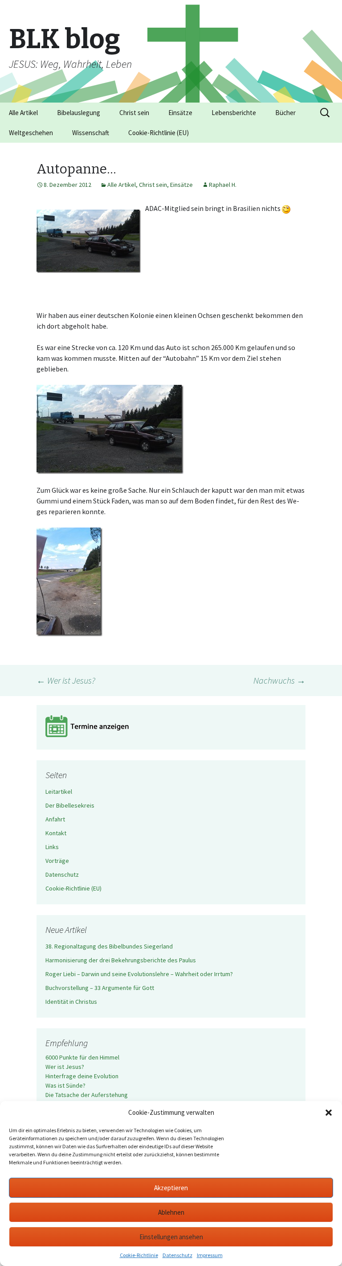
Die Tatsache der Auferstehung (86, 1095)
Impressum (210, 1255)
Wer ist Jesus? (66, 680)
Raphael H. (222, 185)
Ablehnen (171, 1212)
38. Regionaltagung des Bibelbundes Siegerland (109, 946)
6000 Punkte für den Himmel (82, 1057)
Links (52, 847)
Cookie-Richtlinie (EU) (158, 132)
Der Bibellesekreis (69, 805)
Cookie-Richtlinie (139, 1255)
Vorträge (57, 861)
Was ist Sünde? (65, 1085)
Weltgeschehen (31, 132)
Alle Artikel (23, 112)
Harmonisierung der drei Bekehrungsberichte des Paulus (120, 960)
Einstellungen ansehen (171, 1237)
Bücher (285, 112)
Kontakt (55, 833)
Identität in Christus (71, 1002)
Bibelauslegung (78, 112)
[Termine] (171, 727)
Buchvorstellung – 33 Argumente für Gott (99, 988)
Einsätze (180, 112)
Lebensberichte (234, 112)
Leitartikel (58, 792)
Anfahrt (55, 819)
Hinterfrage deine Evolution (81, 1076)
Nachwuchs (279, 680)
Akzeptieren (171, 1188)
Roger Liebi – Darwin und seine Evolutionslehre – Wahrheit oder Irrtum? (139, 974)
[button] (328, 1112)
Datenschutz (177, 1255)
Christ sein (134, 112)
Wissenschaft (90, 132)
